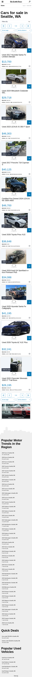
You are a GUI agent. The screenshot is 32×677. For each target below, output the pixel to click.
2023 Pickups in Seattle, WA (8, 592)
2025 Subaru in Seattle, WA (8, 511)
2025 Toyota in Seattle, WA (8, 471)
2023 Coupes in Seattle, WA (8, 619)
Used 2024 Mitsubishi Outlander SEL (15, 92)
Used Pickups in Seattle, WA (8, 671)
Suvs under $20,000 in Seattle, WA (10, 637)
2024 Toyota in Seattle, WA (8, 467)
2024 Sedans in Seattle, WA (8, 480)
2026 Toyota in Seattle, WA (8, 476)
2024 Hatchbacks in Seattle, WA (9, 574)
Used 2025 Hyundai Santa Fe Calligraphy (14, 307)
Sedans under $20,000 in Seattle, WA (11, 641)
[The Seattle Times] (16, 2)
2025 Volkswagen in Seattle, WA (10, 494)
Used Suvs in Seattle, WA (8, 658)
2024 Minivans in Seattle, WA (9, 588)
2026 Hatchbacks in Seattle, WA (9, 583)
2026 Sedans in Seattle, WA (8, 561)
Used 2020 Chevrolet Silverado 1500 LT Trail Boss (14, 379)
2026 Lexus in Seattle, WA (8, 570)
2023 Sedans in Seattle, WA (8, 529)
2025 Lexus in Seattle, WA (8, 516)
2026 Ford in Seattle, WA (8, 623)
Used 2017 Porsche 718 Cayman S (15, 163)
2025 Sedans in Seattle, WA (8, 507)
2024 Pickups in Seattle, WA (8, 552)
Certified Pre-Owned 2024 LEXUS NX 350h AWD (16, 199)
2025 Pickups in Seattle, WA (8, 596)
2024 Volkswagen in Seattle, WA (10, 538)
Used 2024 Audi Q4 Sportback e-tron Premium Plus (15, 271)
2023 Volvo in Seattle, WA (8, 547)
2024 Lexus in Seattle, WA (8, 498)
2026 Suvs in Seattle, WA (8, 485)
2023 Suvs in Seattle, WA (8, 462)
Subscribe (29, 5)
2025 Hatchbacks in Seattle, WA (9, 579)
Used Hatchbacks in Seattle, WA (9, 667)
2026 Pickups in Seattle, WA (8, 605)
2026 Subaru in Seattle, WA (8, 614)
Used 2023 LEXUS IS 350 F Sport (16, 127)
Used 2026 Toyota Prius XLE (13, 234)
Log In (24, 5)
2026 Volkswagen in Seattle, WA (10, 610)
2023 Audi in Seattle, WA (8, 543)
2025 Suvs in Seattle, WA (8, 453)
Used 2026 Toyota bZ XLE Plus (15, 342)
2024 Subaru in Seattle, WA (8, 534)
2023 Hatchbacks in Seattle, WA (9, 525)
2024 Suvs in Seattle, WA (8, 458)
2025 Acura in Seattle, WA (8, 556)
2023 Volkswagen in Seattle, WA (10, 520)
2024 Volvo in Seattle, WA (8, 565)
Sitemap (16, 675)
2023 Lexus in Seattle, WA (8, 489)
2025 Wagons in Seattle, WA (9, 601)
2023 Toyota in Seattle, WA (8, 503)
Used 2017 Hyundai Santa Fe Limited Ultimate (14, 56)
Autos (2, 5)
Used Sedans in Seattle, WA (8, 662)
